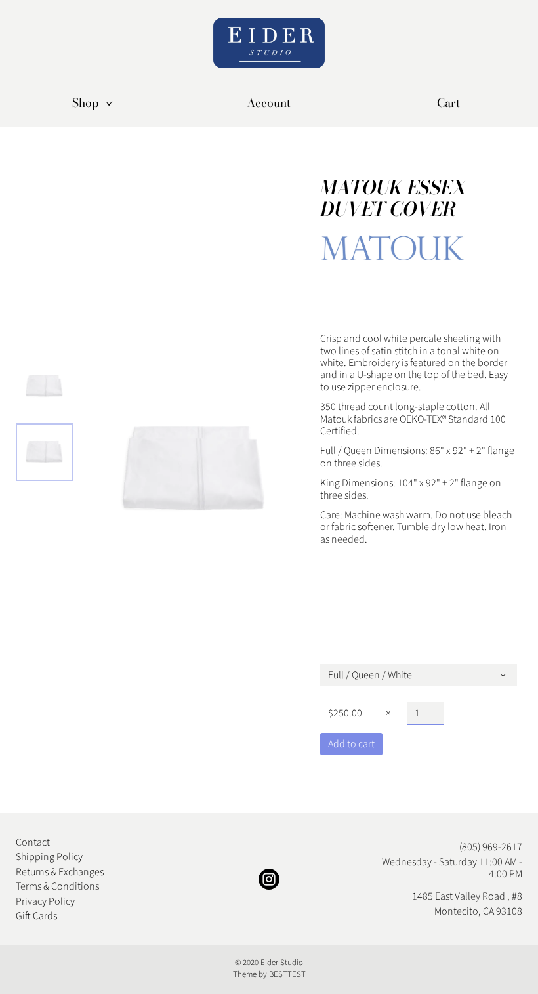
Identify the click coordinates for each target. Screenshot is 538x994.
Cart (448, 103)
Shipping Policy (49, 857)
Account (269, 103)
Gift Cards (36, 916)
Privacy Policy (45, 901)
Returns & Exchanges (60, 872)
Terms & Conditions (57, 886)
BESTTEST (287, 974)
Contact (33, 842)
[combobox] (418, 675)
